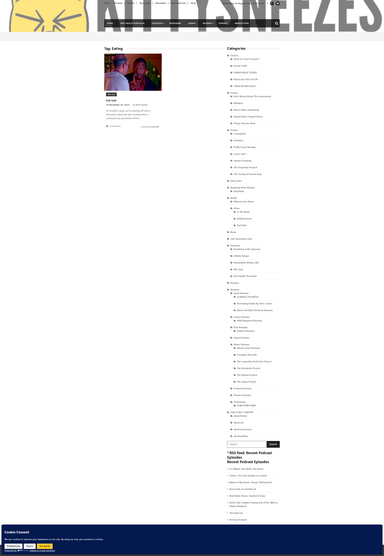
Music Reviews (242, 344)
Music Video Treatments (246, 109)
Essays (191, 23)
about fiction (240, 415)
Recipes (234, 282)
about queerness (243, 429)
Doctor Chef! (240, 65)
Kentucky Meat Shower (242, 187)
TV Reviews (240, 402)
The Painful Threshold (245, 276)
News (233, 232)
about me (239, 422)
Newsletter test (178, 3)
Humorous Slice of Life (246, 79)
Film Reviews (241, 327)
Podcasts (157, 23)
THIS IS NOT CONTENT (241, 412)
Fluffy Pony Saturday (245, 147)
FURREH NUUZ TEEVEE (245, 72)
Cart (106, 3)
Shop (193, 3)
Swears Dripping (242, 160)
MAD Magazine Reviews (249, 320)
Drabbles (238, 140)
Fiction (234, 130)
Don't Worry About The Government (252, 96)
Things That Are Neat (244, 123)
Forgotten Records (247, 354)
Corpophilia (240, 133)
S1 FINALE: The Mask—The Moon (246, 468)
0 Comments (115, 126)
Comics (234, 55)
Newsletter (161, 3)
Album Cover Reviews (248, 348)
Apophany (239, 191)
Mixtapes (238, 103)
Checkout (117, 3)
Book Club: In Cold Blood (242, 489)
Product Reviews (243, 388)
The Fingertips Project (245, 167)
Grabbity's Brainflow (248, 296)
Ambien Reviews (246, 331)
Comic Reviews (242, 317)
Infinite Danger (241, 255)
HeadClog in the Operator (247, 249)
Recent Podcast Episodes (248, 462)
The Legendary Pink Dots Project (254, 361)
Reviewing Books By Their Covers (254, 303)
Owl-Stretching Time (241, 238)
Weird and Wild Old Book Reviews (255, 310)
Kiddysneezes (244, 218)
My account (145, 3)
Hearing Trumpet (238, 519)
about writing (241, 436)
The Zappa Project (246, 381)
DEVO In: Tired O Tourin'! (246, 59)
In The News (243, 211)
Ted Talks (242, 225)
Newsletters (242, 23)
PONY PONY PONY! (246, 405)
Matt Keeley (141, 104)
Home (110, 23)
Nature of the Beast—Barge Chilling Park (250, 482)
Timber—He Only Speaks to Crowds (248, 475)
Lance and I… (241, 153)
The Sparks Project (247, 375)
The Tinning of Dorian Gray (248, 174)
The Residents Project (248, 368)
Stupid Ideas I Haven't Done (248, 116)
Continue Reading (149, 127)
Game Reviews (241, 337)
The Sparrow (236, 513)
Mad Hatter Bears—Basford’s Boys (247, 495)
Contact (131, 3)
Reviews (207, 23)
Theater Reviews (242, 395)
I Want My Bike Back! (245, 86)
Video (237, 208)
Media (233, 198)
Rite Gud (111, 94)
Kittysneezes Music (244, 201)
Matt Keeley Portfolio (132, 23)
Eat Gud (111, 100)
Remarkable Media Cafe (246, 262)
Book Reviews (241, 293)
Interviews (175, 23)
